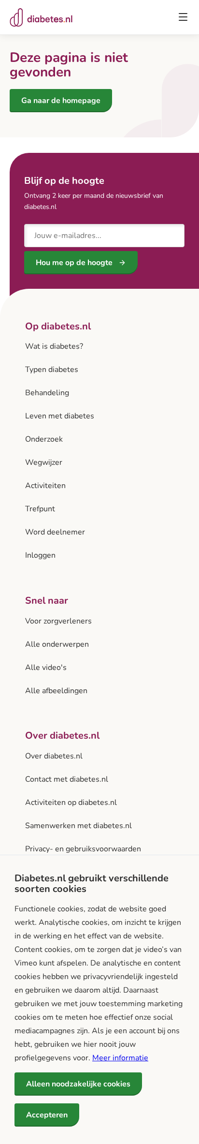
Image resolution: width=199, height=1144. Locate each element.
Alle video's (46, 667)
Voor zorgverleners (58, 621)
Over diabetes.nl (54, 756)
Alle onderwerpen (57, 644)
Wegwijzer (43, 462)
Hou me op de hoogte (74, 262)
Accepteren (47, 1115)
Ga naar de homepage (60, 100)
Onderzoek (44, 439)
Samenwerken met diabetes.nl (78, 825)
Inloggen (40, 555)
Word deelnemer (55, 532)
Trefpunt (40, 509)
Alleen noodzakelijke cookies (78, 1084)
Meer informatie (120, 1058)
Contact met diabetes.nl (66, 779)
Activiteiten (45, 485)
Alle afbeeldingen (56, 690)
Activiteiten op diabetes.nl (71, 802)
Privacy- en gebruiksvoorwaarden (83, 849)
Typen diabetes (51, 369)
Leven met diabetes (59, 416)
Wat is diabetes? (54, 346)
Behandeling (47, 392)
